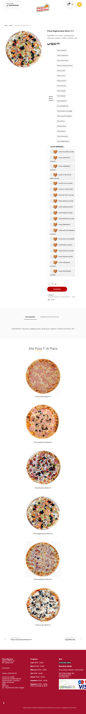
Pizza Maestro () (66, 218)
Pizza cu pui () (65, 183)
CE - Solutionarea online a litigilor (13, 688)
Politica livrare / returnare (11, 680)
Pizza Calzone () (66, 152)
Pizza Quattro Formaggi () (62, 232)
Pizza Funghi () (65, 207)
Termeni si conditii (8, 677)
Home (6, 25)
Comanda (57, 289)
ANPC (4, 684)
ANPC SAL (5, 686)
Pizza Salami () (65, 256)
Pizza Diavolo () (65, 201)
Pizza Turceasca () (60, 264)
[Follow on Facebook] (3, 703)
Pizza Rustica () (66, 250)
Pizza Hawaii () (65, 213)
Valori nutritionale (8, 682)
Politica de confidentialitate (11, 679)
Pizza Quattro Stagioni (66, 239)
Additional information (49, 317)
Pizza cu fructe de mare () (60, 176)
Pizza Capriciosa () (60, 159)
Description (30, 317)
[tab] (30, 316)
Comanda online (65, 663)
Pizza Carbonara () (60, 168)
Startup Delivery (57, 707)
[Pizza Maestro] (43, 8)
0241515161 (13, 5)
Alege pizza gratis (51, 98)
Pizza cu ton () (65, 189)
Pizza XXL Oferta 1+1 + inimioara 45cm (59, 297)
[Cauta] (72, 5)
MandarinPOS (72, 707)
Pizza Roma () (65, 245)
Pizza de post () (66, 195)
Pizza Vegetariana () (60, 272)
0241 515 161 (12, 673)
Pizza (10, 25)
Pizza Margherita (64, 224)
